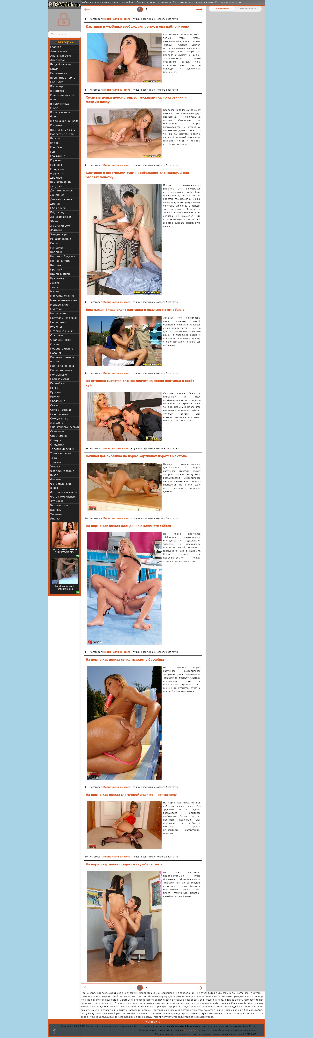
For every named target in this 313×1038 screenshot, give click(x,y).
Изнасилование (60, 239)
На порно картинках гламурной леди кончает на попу (131, 794)
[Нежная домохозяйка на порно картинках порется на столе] (124, 487)
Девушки (56, 186)
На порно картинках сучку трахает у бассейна (125, 659)
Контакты (153, 1021)
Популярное (222, 8)
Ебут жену (57, 212)
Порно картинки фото (116, 19)
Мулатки (56, 309)
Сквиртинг (57, 431)
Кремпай (56, 270)
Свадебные (57, 401)
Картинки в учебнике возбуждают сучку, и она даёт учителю (137, 26)
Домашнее (57, 195)
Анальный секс (60, 56)
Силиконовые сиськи (64, 427)
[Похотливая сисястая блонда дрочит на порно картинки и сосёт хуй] (124, 416)
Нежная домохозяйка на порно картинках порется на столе (136, 456)
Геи (52, 152)
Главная (55, 47)
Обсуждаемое (248, 8)
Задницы (56, 230)
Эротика (56, 514)
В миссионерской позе (62, 97)
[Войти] (63, 19)
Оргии (54, 344)
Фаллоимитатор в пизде (62, 473)
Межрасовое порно (63, 300)
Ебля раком (58, 208)
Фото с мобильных (62, 497)
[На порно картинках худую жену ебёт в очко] (124, 926)
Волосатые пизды (62, 134)
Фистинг (55, 479)
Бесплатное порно (62, 78)
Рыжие (55, 397)
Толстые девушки (62, 449)
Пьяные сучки (59, 379)
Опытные (56, 335)
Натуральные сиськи (64, 318)
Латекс (55, 283)
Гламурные (57, 156)
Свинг (54, 405)
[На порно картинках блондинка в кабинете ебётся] (124, 588)
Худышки (56, 501)
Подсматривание (61, 349)
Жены (54, 221)
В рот (54, 108)
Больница (56, 86)
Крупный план (60, 274)
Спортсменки (59, 436)
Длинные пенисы (61, 190)
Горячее (55, 160)
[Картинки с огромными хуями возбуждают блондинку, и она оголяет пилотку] (124, 239)
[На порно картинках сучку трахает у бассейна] (124, 723)
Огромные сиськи (62, 331)
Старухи (55, 440)
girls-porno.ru (190, 1030)
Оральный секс (60, 340)
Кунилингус (58, 278)
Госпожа (56, 165)
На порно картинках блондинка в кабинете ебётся (128, 526)
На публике (58, 313)
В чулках (56, 125)
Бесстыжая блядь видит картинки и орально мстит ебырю (135, 309)
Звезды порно (59, 234)
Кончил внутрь (60, 261)
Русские (55, 392)
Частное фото (59, 505)
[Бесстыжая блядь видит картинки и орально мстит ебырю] (124, 341)
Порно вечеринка (62, 366)
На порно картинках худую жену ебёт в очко (124, 864)
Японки (55, 519)
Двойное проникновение (60, 180)
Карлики (56, 252)
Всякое (55, 138)
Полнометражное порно (62, 359)
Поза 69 (55, 353)
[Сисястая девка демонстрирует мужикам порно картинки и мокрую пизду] (124, 133)
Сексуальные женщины (59, 421)
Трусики (55, 462)
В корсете (57, 91)
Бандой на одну (60, 64)
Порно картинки (61, 370)
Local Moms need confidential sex (64, 587)
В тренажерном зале (64, 121)
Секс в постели (60, 410)
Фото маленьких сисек (61, 486)
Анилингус (57, 60)
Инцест (55, 243)
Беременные (58, 73)
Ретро (54, 388)
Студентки (57, 445)
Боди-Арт (56, 82)
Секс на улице (59, 414)
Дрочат (55, 204)
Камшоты (56, 248)
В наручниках (59, 104)
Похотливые (58, 375)
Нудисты (56, 327)
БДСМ (54, 69)
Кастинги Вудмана (62, 256)
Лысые (54, 287)
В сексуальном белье (60, 114)
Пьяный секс (58, 383)
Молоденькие (59, 305)
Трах (53, 458)
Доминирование (61, 199)
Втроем (55, 143)
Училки (55, 466)
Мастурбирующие (62, 296)
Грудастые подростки (57, 171)
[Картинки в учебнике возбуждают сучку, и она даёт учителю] (124, 57)
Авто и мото (58, 51)
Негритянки (58, 322)
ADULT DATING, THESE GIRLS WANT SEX (64, 550)
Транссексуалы (60, 453)
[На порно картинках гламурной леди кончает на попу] (124, 825)
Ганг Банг (56, 147)
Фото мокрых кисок (63, 492)
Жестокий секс (60, 226)
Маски (54, 291)
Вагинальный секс (62, 130)
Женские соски (60, 217)
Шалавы (55, 510)
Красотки (56, 265)
